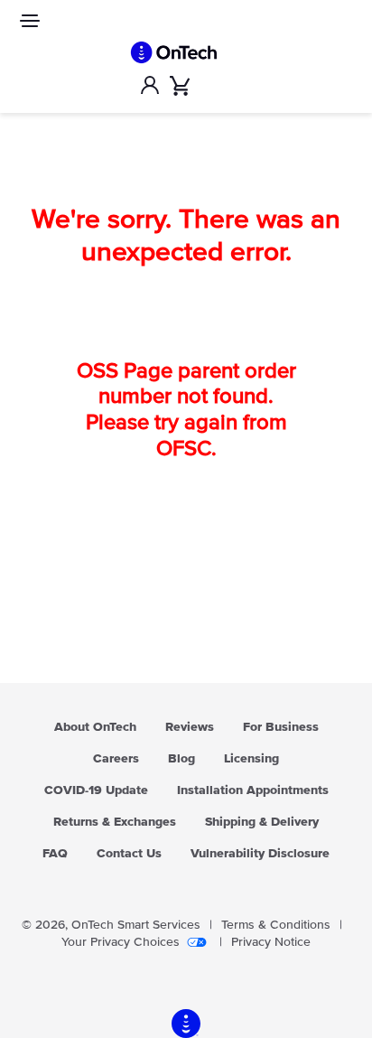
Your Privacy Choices (120, 942)
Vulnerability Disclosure (260, 853)
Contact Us (129, 853)
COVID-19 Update (96, 790)
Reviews (189, 727)
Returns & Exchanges (114, 822)
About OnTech (95, 727)
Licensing (251, 759)
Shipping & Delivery (262, 822)
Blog (181, 759)
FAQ (55, 853)
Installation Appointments (253, 790)
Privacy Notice (271, 942)
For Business (281, 727)
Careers (116, 759)
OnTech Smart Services (135, 925)
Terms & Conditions (275, 925)
